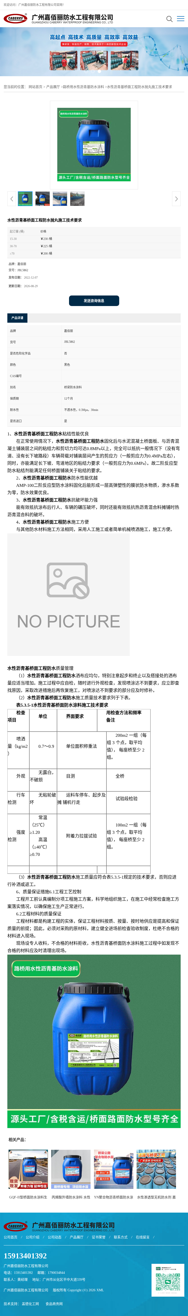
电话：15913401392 (18, 1273)
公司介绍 (32, 1237)
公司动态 (54, 1237)
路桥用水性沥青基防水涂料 (83, 87)
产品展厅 (53, 87)
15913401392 (25, 1255)
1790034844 (56, 1273)
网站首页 (35, 87)
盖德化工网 (30, 1304)
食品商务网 (54, 1304)
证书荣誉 (99, 1237)
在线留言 (143, 1237)
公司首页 (10, 1237)
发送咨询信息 (94, 301)
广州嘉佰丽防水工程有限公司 (26, 1290)
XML (100, 1290)
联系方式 (121, 1237)
